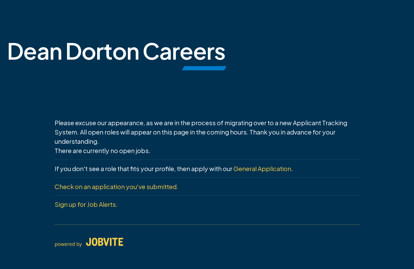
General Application (262, 168)
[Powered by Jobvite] (89, 242)
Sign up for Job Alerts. (86, 204)
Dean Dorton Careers (116, 50)
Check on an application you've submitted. (116, 186)
